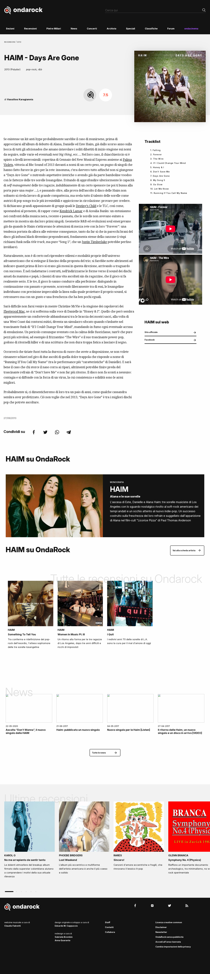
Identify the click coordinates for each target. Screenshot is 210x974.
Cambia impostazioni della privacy (173, 946)
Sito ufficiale (151, 332)
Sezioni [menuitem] (10, 28)
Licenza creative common (168, 922)
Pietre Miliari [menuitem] (53, 28)
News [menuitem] (74, 28)
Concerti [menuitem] (92, 28)
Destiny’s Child (86, 206)
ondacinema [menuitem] (191, 28)
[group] (29, 840)
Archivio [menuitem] (111, 28)
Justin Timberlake (94, 242)
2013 (19, 42)
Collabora (110, 932)
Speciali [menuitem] (130, 28)
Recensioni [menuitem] (30, 28)
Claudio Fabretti (12, 926)
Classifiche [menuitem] (151, 28)
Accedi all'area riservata (168, 942)
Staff (107, 922)
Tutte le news (99, 752)
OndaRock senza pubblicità (169, 937)
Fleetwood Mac (14, 311)
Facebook (150, 340)
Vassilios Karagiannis (20, 99)
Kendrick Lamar (71, 211)
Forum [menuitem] (170, 28)
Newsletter (161, 932)
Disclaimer (161, 927)
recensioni (10, 42)
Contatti (109, 927)
